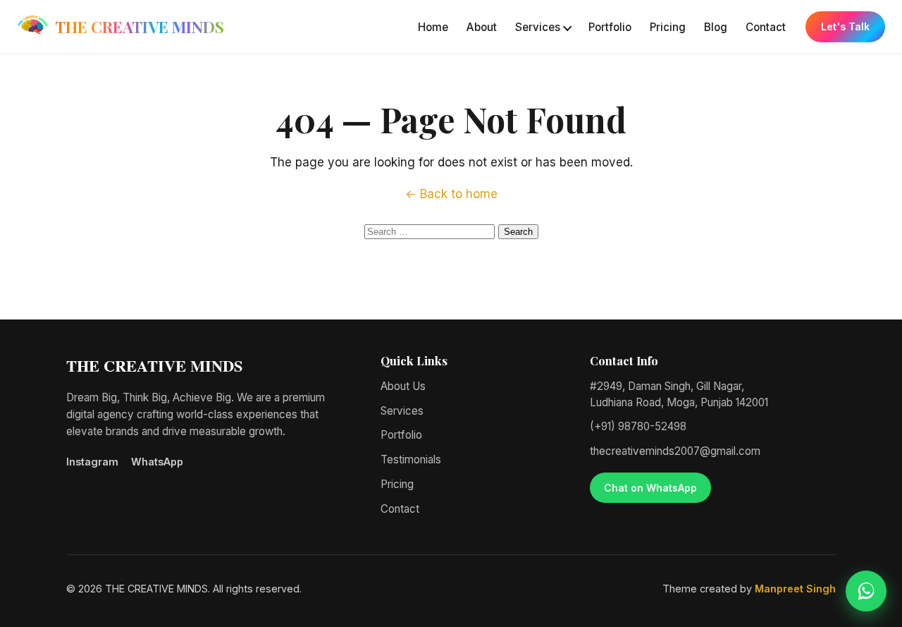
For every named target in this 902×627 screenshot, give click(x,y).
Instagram (92, 462)
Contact (766, 27)
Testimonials (411, 459)
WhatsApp (157, 462)
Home (433, 27)
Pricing (668, 27)
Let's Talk (845, 26)
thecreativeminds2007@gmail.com (675, 451)
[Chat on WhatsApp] (866, 591)
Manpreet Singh (795, 589)
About (482, 27)
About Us (403, 386)
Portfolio (609, 27)
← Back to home (451, 194)
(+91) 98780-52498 (638, 426)
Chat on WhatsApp (650, 488)
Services (537, 27)
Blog (715, 27)
